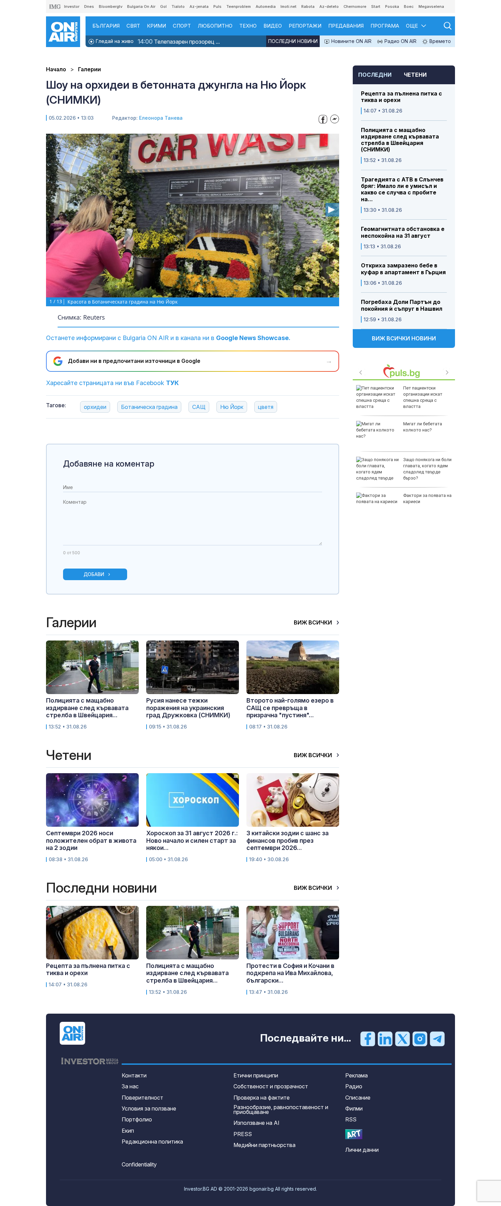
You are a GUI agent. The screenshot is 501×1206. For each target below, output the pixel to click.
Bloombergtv (110, 6)
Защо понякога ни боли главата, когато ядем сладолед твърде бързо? (427, 469)
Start (375, 6)
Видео (272, 26)
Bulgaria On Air (141, 6)
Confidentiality (139, 1164)
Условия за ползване (149, 1108)
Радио (353, 1086)
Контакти (134, 1075)
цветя (265, 406)
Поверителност (142, 1097)
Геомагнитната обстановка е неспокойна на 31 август (402, 232)
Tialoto (178, 6)
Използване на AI (256, 1122)
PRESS (242, 1134)
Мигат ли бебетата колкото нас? (422, 426)
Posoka (392, 6)
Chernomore (355, 6)
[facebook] (367, 1038)
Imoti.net (288, 6)
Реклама (356, 1075)
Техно (248, 26)
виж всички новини (404, 338)
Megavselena (431, 6)
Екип (128, 1130)
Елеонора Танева (161, 118)
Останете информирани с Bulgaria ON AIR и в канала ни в (168, 337)
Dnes (89, 6)
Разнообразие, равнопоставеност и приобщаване (280, 1109)
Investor (71, 6)
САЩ (199, 406)
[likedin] (385, 1038)
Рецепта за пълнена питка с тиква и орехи (401, 96)
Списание (357, 1097)
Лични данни (362, 1149)
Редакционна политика (152, 1141)
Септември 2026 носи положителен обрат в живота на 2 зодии (91, 840)
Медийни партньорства (264, 1145)
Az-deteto (329, 6)
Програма (384, 26)
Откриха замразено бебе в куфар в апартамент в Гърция (403, 268)
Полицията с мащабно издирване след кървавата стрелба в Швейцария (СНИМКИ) (400, 140)
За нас (130, 1086)
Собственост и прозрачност (270, 1086)
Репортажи (305, 26)
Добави (94, 574)
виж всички (313, 622)
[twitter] (402, 1038)
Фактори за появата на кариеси (427, 498)
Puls (217, 6)
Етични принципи (255, 1075)
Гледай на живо (114, 41)
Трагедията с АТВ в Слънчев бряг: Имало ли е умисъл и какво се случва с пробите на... (402, 189)
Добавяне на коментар (108, 464)
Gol (163, 6)
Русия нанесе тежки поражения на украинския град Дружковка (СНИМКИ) (188, 708)
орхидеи (95, 406)
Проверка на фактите (261, 1097)
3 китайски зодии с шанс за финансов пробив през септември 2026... (287, 840)
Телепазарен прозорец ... (179, 41)
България (106, 26)
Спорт (182, 26)
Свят (133, 26)
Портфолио (137, 1119)
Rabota (308, 6)
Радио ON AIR (399, 41)
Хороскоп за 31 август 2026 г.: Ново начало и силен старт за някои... (192, 840)
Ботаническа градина (149, 406)
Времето (439, 41)
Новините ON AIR (350, 41)
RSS (350, 1119)
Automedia (266, 6)
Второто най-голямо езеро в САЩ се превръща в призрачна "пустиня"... (290, 708)
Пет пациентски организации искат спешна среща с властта (422, 397)
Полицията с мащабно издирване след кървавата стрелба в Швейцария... (87, 708)
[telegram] (437, 1038)
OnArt (353, 1134)
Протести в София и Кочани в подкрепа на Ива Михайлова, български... (290, 973)
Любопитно (215, 26)
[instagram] (419, 1038)
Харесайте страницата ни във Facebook (112, 382)
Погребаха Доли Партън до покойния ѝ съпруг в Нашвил (401, 305)
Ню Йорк (231, 406)
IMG (55, 6)
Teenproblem (238, 6)
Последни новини (293, 41)
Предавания (346, 26)
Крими (156, 26)
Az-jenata (199, 6)
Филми (354, 1108)
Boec (409, 6)
